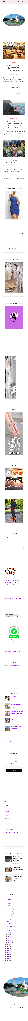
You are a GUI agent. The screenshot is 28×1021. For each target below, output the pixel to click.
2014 (7, 958)
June (9, 919)
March (9, 938)
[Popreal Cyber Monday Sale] (12, 537)
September (10, 913)
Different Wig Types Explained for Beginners (17, 878)
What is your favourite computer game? (14, 68)
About (6, 805)
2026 (7, 898)
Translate (16, 616)
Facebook (8, 818)
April (9, 936)
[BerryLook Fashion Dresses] (12, 651)
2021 (7, 944)
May (9, 934)
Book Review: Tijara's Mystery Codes (14, 162)
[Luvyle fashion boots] (14, 455)
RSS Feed (8, 813)
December (10, 907)
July (8, 917)
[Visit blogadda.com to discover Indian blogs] (14, 742)
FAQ (6, 808)
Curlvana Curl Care (14, 118)
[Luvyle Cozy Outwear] (10, 398)
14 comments (12, 94)
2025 (7, 899)
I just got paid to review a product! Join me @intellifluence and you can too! (13, 582)
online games (14, 62)
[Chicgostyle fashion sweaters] (12, 665)
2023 (7, 903)
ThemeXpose (14, 1004)
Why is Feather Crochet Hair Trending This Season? (18, 869)
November (10, 909)
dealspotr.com (14, 641)
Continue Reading (13, 87)
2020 (7, 946)
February (10, 940)
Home (6, 803)
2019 (7, 948)
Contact (7, 811)
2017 (7, 952)
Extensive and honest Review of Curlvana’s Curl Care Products (13, 125)
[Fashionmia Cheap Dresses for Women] (14, 600)
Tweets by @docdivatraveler (11, 832)
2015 (7, 956)
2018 (7, 950)
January (9, 942)
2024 (7, 902)
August (9, 915)
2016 (7, 954)
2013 (7, 960)
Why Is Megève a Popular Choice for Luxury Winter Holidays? (17, 859)
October (10, 911)
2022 (7, 906)
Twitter (7, 815)
